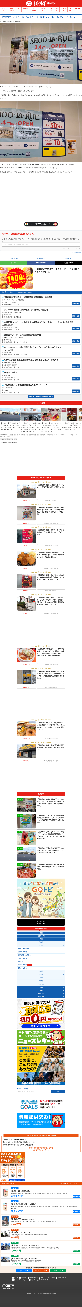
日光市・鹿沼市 (22, 958)
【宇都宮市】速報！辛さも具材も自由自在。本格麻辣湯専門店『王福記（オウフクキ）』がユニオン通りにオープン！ (50, 577)
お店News (34, 9)
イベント (63, 9)
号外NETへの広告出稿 (48, 1278)
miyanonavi (13, 442)
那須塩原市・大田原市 (24, 955)
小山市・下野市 (25, 964)
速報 (70, 9)
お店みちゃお (43, 9)
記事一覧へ (41, 258)
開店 (15, 439)
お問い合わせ (62, 1278)
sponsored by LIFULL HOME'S (69, 1183)
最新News (12, 9)
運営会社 (24, 1278)
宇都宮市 (51, 3)
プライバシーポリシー (21, 1280)
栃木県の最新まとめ (23, 948)
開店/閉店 (25, 9)
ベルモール (4, 439)
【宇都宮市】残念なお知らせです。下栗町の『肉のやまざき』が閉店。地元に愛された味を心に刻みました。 (50, 555)
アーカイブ (77, 9)
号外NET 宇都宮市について (39, 1280)
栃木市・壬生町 (22, 952)
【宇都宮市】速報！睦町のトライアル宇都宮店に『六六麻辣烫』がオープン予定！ (50, 532)
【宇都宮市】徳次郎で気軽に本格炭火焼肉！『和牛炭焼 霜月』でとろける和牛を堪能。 (51, 867)
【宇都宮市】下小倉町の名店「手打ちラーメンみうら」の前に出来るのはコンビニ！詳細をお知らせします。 (50, 850)
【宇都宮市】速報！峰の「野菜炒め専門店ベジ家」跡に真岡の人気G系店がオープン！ (50, 747)
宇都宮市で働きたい (9, 292)
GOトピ (4, 9)
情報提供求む (34, 1278)
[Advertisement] (41, 461)
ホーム (16, 1278)
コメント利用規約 (77, 252)
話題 (57, 9)
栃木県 (18, 21)
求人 (19, 9)
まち (51, 9)
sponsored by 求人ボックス (24, 292)
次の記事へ (67, 258)
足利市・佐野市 (22, 968)
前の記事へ (15, 258)
